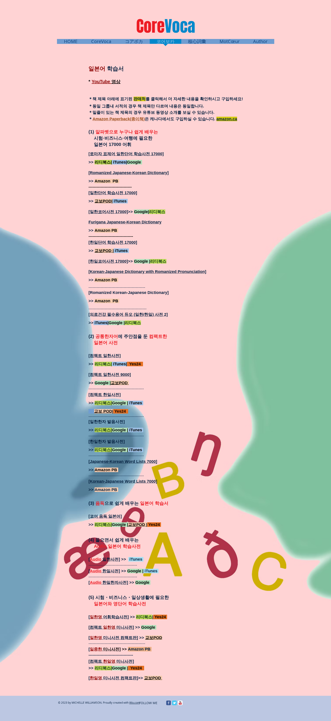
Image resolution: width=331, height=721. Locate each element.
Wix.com (134, 702)
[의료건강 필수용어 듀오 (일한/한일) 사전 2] (128, 314)
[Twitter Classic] (174, 703)
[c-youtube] (180, 703)
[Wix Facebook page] (168, 703)
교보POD (137, 524)
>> (91, 162)
